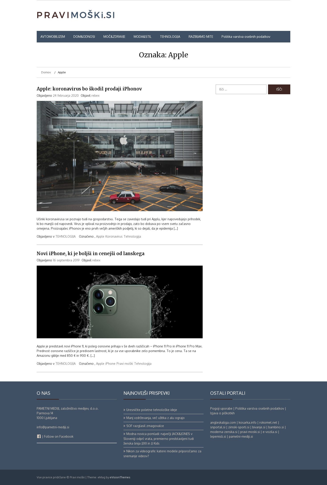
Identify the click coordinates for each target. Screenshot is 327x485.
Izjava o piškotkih (222, 413)
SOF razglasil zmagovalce (145, 426)
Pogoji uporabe (221, 408)
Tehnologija (132, 236)
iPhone (110, 363)
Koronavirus (114, 236)
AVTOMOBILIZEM (52, 36)
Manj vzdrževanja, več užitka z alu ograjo (155, 418)
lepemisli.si (218, 436)
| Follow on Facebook (57, 436)
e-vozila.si (270, 432)
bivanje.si (258, 427)
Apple (100, 236)
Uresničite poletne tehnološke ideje (151, 410)
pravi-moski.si (250, 432)
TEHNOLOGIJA (170, 36)
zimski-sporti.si (238, 427)
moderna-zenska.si (223, 432)
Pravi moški (125, 363)
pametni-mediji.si (241, 436)
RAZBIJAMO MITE (201, 36)
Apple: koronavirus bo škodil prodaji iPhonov (89, 89)
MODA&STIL (142, 36)
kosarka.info (247, 422)
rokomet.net (268, 422)
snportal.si (217, 427)
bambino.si (276, 427)
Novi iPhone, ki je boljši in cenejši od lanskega (90, 253)
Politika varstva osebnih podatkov (246, 36)
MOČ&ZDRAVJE (114, 36)
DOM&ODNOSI (84, 36)
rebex (95, 95)
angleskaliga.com (223, 422)
